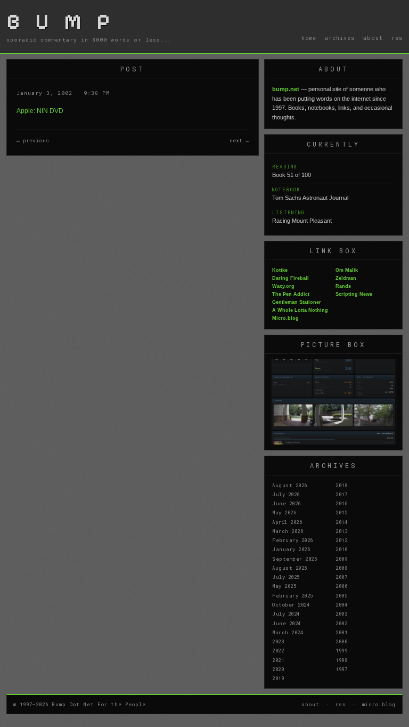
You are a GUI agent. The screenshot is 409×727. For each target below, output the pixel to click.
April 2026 (287, 522)
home (308, 38)
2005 (341, 595)
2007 (341, 576)
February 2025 (292, 595)
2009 (341, 558)
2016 (341, 503)
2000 (341, 641)
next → (239, 140)
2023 (278, 641)
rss (397, 38)
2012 (341, 540)
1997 (341, 669)
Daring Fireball (290, 278)
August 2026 (289, 485)
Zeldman (346, 278)
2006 (341, 586)
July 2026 (286, 494)
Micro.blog (285, 318)
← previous (33, 140)
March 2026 (287, 531)
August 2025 (289, 567)
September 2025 (294, 558)
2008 (341, 567)
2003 (341, 613)
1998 (341, 660)
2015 (341, 512)
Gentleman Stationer (296, 302)
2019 (278, 678)
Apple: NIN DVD (40, 111)
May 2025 (284, 586)
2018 (341, 485)
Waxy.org (283, 286)
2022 (278, 650)
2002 (341, 623)
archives (340, 38)
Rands (343, 286)
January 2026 (291, 549)
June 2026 (286, 503)
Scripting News (354, 294)
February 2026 (292, 540)
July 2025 (286, 576)
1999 (341, 650)
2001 (341, 632)
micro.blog (379, 704)
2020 (278, 669)
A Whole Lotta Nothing (300, 310)
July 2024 (286, 613)
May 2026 (284, 512)
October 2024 (290, 604)
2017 (341, 494)
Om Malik (347, 270)
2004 (341, 604)
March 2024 (287, 632)
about (373, 38)
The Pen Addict (290, 294)
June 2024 (286, 623)
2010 (341, 549)
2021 (278, 660)
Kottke (280, 270)
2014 (341, 522)
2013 (341, 531)
